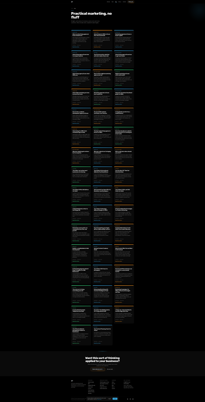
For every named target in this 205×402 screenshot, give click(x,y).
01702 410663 (126, 383)
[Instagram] (133, 399)
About (113, 382)
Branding (89, 393)
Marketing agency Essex (104, 382)
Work (112, 1)
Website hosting (91, 391)
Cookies (78, 399)
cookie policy (99, 399)
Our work (113, 383)
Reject (109, 398)
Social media (90, 386)
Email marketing (91, 390)
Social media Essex (103, 388)
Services (108, 1)
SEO (89, 383)
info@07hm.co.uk (127, 382)
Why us (120, 1)
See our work (110, 369)
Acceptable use (82, 399)
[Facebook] (130, 399)
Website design (91, 382)
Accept (115, 398)
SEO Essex (102, 385)
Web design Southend (104, 383)
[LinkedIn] (128, 399)
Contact (124, 1)
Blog (116, 1)
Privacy (72, 399)
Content (89, 388)
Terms (75, 399)
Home (72, 8)
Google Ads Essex (103, 386)
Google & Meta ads (91, 385)
